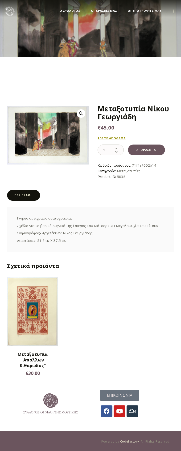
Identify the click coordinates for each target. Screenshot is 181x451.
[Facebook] (106, 411)
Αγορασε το (146, 150)
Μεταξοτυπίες (128, 171)
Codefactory (129, 441)
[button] (81, 113)
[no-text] (174, 11)
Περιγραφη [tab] (23, 195)
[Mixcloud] (132, 411)
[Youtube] (119, 411)
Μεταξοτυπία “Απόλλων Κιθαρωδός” (32, 359)
